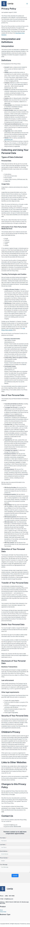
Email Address (3, 851)
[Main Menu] (27, 3)
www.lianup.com (8, 139)
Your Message (3, 864)
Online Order (3, 911)
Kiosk (1, 910)
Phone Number (4, 857)
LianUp (10, 4)
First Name (3, 838)
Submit (15, 875)
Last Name (2, 844)
